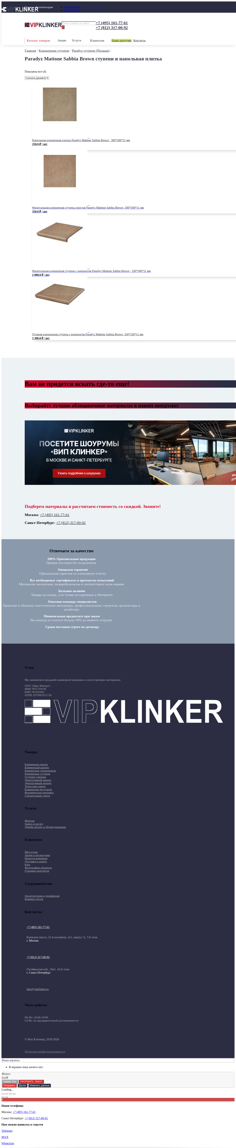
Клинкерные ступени (54, 50)
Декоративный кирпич (38, 783)
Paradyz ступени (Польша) (91, 50)
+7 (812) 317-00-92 (112, 27)
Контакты (139, 40)
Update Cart (10, 1081)
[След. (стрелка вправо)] (6, 1097)
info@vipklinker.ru (38, 989)
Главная (30, 50)
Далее (22, 1085)
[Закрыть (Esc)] (14, 1093)
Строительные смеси (37, 795)
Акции (62, 40)
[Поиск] (63, 27)
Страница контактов (37, 870)
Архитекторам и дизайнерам (42, 895)
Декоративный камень (38, 780)
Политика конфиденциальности (45, 1051)
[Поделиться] (10, 1093)
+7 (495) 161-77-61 (112, 22)
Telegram (6, 1130)
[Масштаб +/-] (2, 1093)
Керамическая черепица (39, 792)
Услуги (76, 40)
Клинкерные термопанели (40, 770)
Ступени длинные (35, 776)
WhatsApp (7, 1143)
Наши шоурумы (121, 40)
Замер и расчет (34, 823)
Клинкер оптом (34, 899)
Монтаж (29, 820)
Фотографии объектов (38, 867)
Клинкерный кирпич (37, 767)
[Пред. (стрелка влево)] (2, 1097)
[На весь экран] (6, 1093)
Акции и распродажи (37, 855)
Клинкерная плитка (36, 764)
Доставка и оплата (36, 861)
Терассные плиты (35, 786)
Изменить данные (39, 1085)
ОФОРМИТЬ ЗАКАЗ (31, 1081)
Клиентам (97, 40)
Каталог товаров (38, 40)
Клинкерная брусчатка (38, 789)
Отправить (9, 1085)
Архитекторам (44, 7)
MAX (4, 1137)
